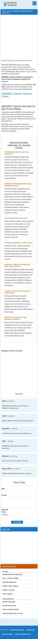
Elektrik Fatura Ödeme (10, 586)
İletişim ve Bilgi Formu (23, 634)
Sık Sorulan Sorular (9, 605)
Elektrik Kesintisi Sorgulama (12, 574)
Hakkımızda (30, 630)
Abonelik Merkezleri (9, 582)
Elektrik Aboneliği (8, 602)
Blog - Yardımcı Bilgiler (10, 578)
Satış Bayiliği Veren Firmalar (12, 613)
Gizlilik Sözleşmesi (17, 630)
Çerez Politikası (7, 634)
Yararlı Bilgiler (7, 594)
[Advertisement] (19, 36)
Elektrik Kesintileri (16, 351)
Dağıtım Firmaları (8, 590)
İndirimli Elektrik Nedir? (10, 609)
